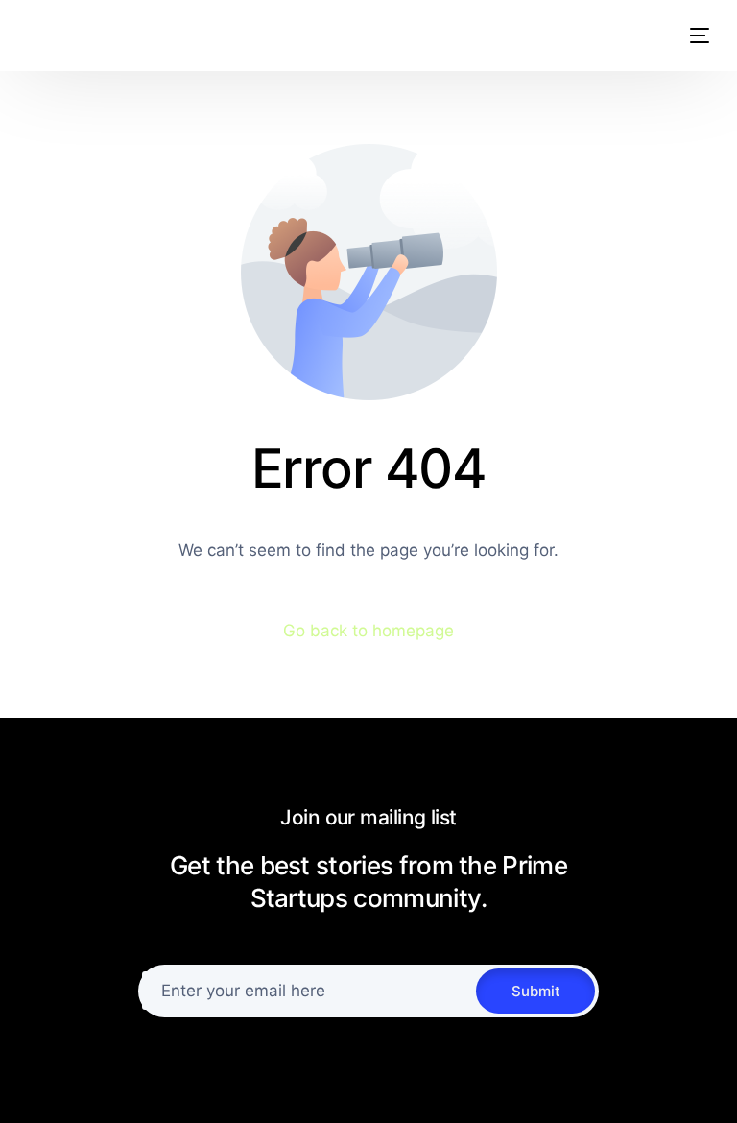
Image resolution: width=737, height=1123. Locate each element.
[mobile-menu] (690, 35)
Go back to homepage (368, 630)
